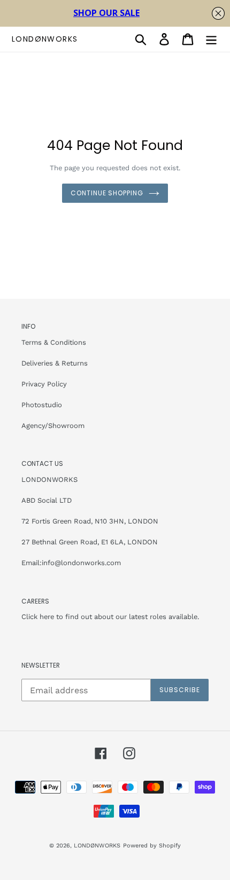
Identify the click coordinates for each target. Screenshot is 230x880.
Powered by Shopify (152, 845)
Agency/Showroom (53, 426)
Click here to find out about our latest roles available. (110, 617)
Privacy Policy (44, 384)
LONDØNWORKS (45, 39)
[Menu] (211, 39)
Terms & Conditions (53, 342)
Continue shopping (107, 192)
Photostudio (41, 405)
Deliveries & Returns (54, 363)
